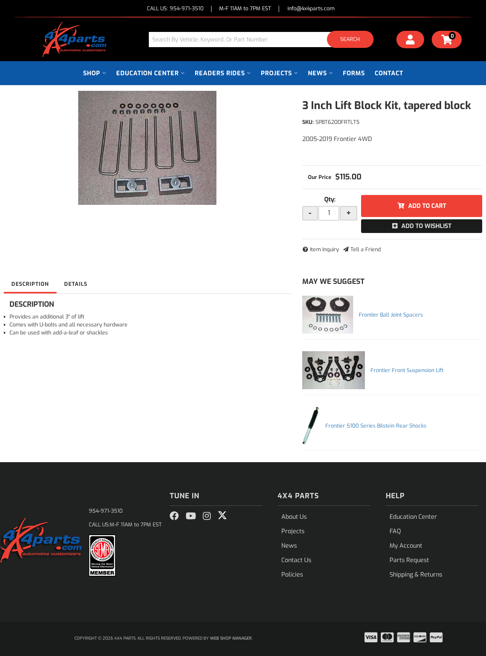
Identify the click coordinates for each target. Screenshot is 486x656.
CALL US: (175, 9)
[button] (264, 39)
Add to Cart (427, 206)
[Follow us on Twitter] (222, 515)
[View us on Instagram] (207, 516)
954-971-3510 (106, 511)
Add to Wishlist (426, 226)
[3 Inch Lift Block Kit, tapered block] (147, 148)
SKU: (308, 122)
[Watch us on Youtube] (191, 516)
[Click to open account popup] (410, 40)
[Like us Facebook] (174, 516)
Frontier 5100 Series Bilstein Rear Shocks (375, 425)
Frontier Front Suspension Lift (407, 370)
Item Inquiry (324, 249)
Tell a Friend (365, 249)
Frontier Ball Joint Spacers (391, 314)
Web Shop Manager (231, 638)
